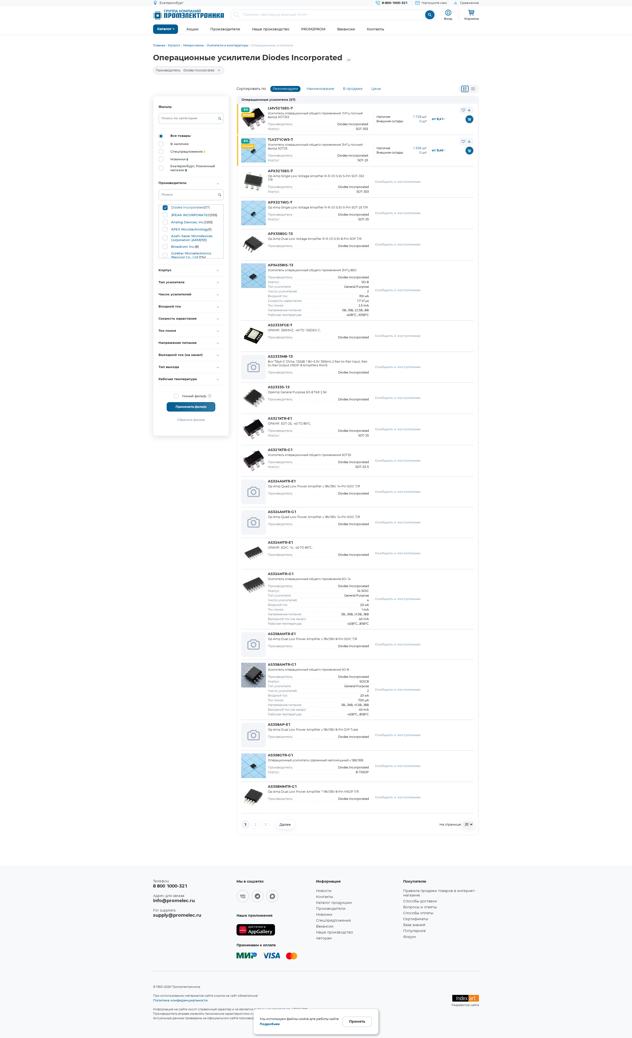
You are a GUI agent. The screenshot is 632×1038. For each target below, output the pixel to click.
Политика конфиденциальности (180, 1000)
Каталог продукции (334, 903)
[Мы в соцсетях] (243, 896)
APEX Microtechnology (189, 229)
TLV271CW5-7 (280, 140)
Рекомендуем (285, 89)
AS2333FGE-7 (280, 325)
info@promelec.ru (174, 901)
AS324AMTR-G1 (282, 512)
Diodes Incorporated (187, 207)
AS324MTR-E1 (280, 542)
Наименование (320, 89)
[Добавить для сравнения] (469, 110)
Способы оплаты (418, 913)
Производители (331, 909)
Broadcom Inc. (183, 247)
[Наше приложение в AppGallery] (275, 930)
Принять (357, 1021)
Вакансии (325, 926)
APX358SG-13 (280, 234)
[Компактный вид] (465, 89)
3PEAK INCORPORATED (190, 215)
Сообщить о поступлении (397, 182)
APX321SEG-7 (280, 171)
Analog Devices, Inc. (187, 222)
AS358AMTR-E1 (282, 634)
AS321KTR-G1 (280, 450)
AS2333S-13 (279, 387)
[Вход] (448, 13)
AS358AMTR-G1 (282, 664)
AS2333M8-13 (280, 356)
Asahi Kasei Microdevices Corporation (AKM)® (192, 238)
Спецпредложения (333, 920)
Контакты (324, 897)
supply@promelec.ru (177, 915)
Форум (409, 937)
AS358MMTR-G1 (282, 787)
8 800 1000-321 (170, 886)
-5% (245, 109)
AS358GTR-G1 (280, 755)
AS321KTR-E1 (280, 418)
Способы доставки (420, 901)
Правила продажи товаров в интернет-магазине (439, 893)
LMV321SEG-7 (280, 108)
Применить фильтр (191, 406)
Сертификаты (415, 919)
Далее (285, 824)
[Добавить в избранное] (463, 110)
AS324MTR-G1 (281, 574)
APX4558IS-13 (280, 265)
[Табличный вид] (473, 89)
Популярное (414, 931)
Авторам (324, 938)
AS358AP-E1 (279, 725)
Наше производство (334, 932)
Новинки (324, 914)
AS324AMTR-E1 (282, 481)
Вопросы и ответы (420, 907)
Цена (376, 89)
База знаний (414, 925)
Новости (324, 891)
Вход (448, 19)
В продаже (353, 89)
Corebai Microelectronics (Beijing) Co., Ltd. (191, 255)
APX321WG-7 (280, 202)
